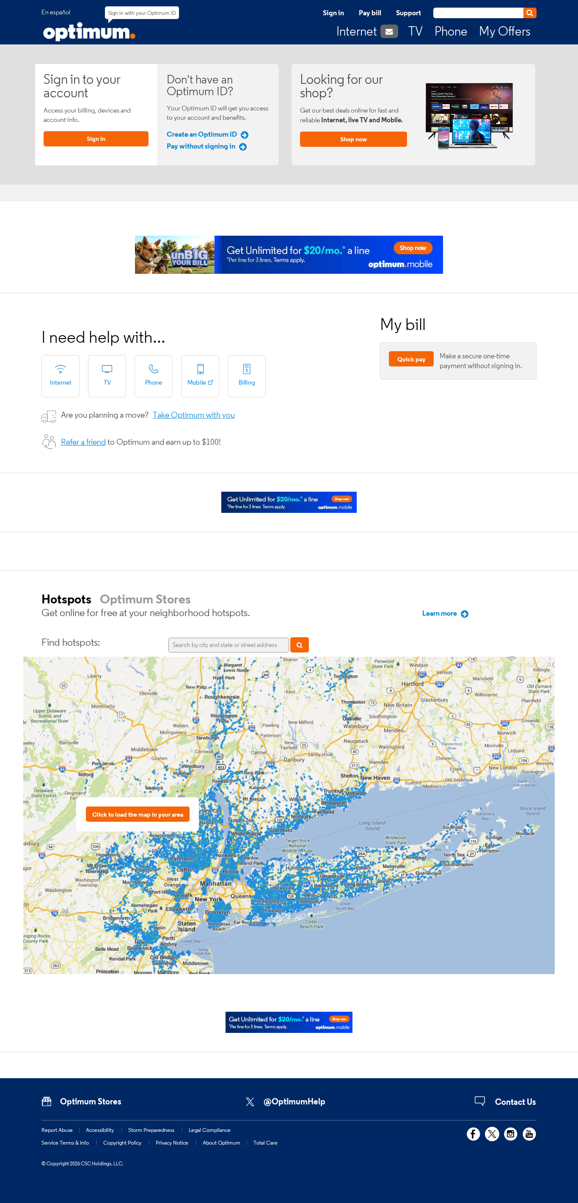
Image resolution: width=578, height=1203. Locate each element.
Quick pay (411, 359)
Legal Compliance (210, 1129)
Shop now (353, 139)
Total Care (265, 1142)
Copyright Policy (122, 1142)
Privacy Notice (172, 1142)
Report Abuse (57, 1129)
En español (55, 12)
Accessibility (100, 1129)
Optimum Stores (145, 599)
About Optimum (221, 1142)
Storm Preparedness (151, 1129)
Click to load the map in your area (137, 814)
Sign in (333, 12)
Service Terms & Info (65, 1142)
